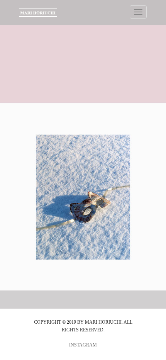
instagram (83, 345)
